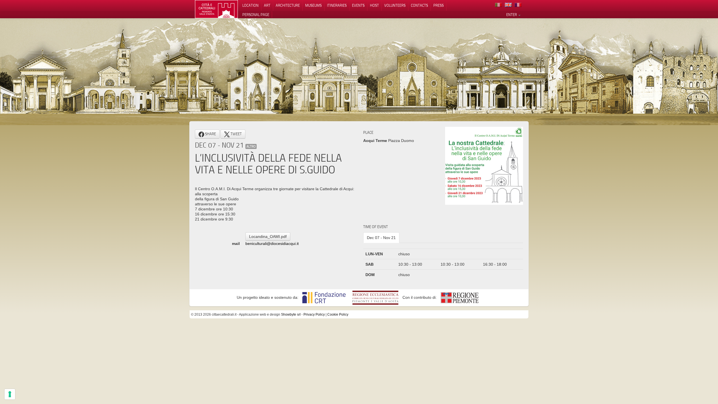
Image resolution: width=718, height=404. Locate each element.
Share (210, 133)
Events (358, 5)
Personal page (255, 14)
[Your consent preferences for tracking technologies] (9, 394)
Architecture (288, 5)
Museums (313, 5)
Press (438, 5)
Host (374, 5)
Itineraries (337, 5)
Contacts (419, 5)
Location (250, 5)
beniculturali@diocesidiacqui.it (272, 243)
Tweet (236, 133)
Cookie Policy (337, 314)
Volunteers (395, 5)
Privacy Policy (314, 314)
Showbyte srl (291, 314)
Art (267, 5)
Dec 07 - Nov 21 (381, 237)
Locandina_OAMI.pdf (268, 236)
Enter (512, 14)
